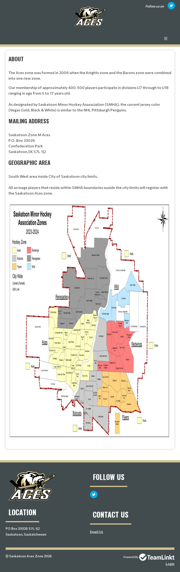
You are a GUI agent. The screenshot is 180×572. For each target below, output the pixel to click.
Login (170, 564)
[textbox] (90, 247)
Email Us (96, 532)
